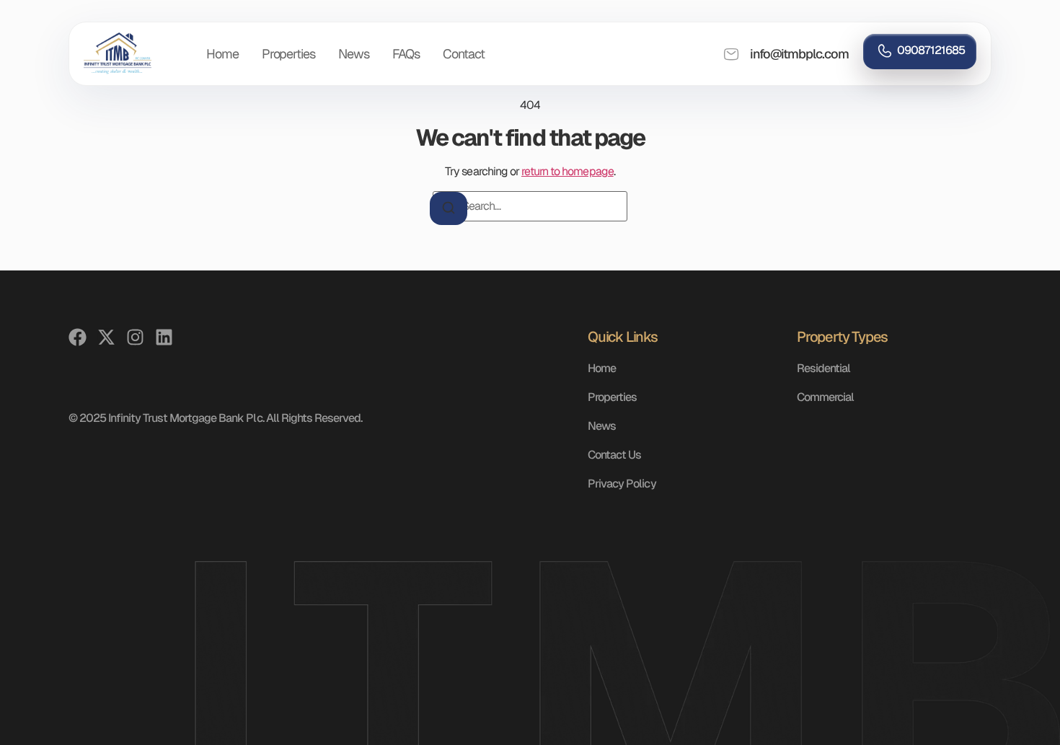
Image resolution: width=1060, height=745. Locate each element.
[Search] (448, 208)
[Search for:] (530, 206)
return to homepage (567, 171)
